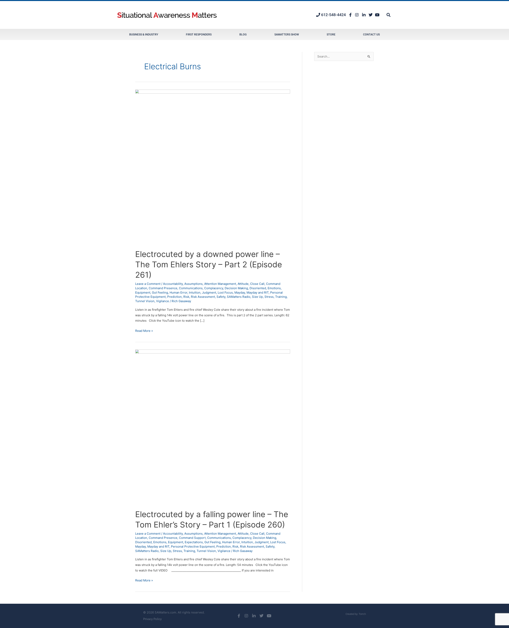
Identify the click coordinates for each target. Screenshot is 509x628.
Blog (243, 34)
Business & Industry (143, 34)
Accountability (173, 284)
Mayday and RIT (258, 292)
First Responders (199, 34)
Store (331, 34)
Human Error (178, 292)
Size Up (257, 297)
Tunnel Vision (144, 301)
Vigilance (162, 301)
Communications (191, 288)
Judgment (209, 292)
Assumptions (193, 284)
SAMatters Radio (238, 297)
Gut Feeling (160, 292)
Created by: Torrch (356, 613)
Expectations (194, 542)
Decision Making (236, 288)
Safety (221, 297)
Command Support (192, 538)
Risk (186, 297)
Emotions (274, 288)
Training (281, 297)
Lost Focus (225, 292)
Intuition (194, 292)
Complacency (213, 288)
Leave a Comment (147, 284)
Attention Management (220, 284)
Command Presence (163, 288)
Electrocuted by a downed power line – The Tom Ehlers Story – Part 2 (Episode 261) (208, 264)
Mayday (239, 292)
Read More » (144, 330)
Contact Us (371, 34)
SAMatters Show (286, 34)
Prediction (174, 297)
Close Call (257, 284)
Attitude (243, 284)
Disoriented (258, 288)
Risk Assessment (203, 297)
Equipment (142, 292)
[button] (388, 15)
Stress (269, 297)
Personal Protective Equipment (193, 546)
